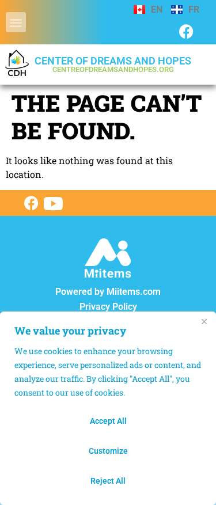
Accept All (108, 421)
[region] (108, 408)
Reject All (108, 480)
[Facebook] (186, 31)
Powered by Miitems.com (108, 291)
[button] (16, 22)
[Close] (204, 321)
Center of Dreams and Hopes (113, 64)
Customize (108, 450)
